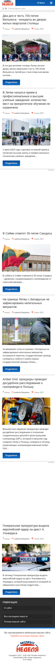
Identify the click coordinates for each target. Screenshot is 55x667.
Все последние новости (16, 616)
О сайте (8, 608)
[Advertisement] (27, 200)
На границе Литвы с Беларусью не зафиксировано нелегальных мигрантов (26, 303)
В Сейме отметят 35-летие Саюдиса (27, 233)
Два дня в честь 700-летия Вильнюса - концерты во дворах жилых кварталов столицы (24, 19)
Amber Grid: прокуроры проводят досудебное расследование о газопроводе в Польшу (25, 383)
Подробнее (11, 82)
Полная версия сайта (16, 9)
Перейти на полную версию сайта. (27, 636)
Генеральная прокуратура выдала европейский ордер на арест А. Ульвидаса (26, 529)
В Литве (7, 29)
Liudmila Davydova (21, 29)
